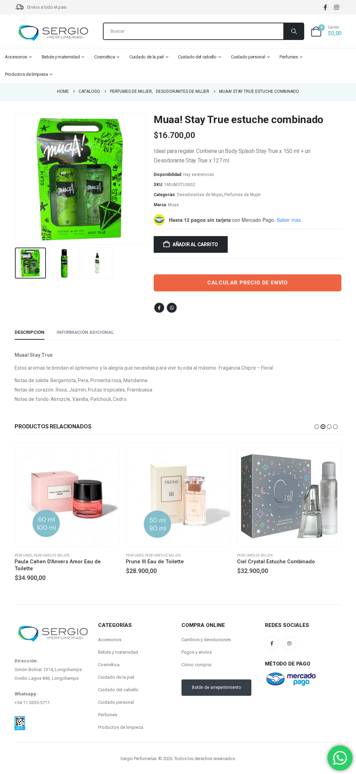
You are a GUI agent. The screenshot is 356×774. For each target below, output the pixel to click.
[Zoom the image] (20, 720)
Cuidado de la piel (146, 56)
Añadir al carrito (195, 244)
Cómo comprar (196, 664)
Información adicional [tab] (85, 332)
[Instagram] (336, 7)
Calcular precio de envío (247, 283)
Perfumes (289, 56)
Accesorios (16, 56)
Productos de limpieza (26, 74)
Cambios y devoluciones (206, 639)
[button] (16, 179)
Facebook (159, 307)
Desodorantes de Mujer (199, 194)
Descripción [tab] (29, 332)
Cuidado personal (248, 56)
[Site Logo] (53, 33)
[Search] (293, 31)
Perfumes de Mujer (242, 194)
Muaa (173, 204)
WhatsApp (171, 307)
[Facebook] (325, 7)
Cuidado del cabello (197, 56)
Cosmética (104, 56)
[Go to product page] (67, 495)
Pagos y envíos (196, 652)
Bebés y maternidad (61, 56)
